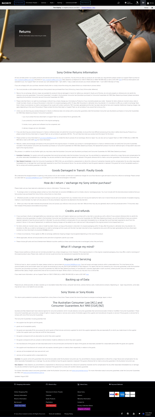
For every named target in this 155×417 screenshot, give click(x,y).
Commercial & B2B (71, 3)
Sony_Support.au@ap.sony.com (24, 80)
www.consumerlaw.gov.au (80, 370)
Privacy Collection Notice (85, 405)
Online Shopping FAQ (20, 392)
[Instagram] (128, 414)
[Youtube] (134, 414)
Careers (80, 395)
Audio (51, 3)
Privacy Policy (68, 414)
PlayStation (49, 402)
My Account (17, 402)
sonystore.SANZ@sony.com (48, 138)
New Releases (85, 3)
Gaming (59, 3)
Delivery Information (20, 395)
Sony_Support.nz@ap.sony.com (52, 80)
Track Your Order (20, 405)
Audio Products (50, 399)
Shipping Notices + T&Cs (88, 7)
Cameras (43, 3)
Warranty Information (84, 399)
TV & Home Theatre (31, 3)
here (120, 80)
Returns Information (20, 399)
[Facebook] (122, 414)
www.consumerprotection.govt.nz (33, 372)
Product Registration (129, 3)
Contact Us (81, 402)
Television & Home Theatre (54, 392)
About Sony (81, 392)
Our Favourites (19, 3)
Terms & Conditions (55, 414)
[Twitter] (139, 414)
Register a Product (84, 409)
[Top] (152, 378)
